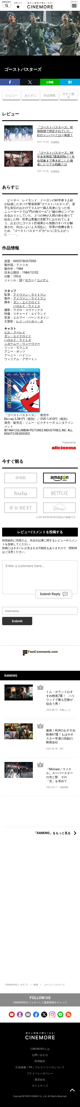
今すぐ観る (68, 95)
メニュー (74, 4)
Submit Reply (50, 594)
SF (21, 280)
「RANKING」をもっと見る (52, 833)
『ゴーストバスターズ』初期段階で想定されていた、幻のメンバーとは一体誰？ (55, 131)
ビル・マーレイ (14, 332)
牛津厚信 (55, 142)
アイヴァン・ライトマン (29, 294)
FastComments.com (43, 651)
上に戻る (72, 1090)
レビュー (11, 95)
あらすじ (30, 95)
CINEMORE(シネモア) (16, 984)
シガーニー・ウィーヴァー (22, 343)
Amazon (59, 478)
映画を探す (6, 4)
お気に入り (18, 5)
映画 (35, 984)
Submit (17, 621)
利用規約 (7, 540)
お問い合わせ (40, 1055)
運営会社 (40, 1079)
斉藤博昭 (64, 787)
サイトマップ (40, 1085)
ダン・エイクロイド (26, 302)
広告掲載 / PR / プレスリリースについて (40, 1067)
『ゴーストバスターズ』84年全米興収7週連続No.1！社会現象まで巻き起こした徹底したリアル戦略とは (56, 158)
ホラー (29, 280)
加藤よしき (65, 710)
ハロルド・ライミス (26, 306)
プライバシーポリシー (40, 1073)
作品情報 (49, 95)
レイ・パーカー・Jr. (29, 321)
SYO (62, 749)
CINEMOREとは (40, 1048)
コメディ (43, 280)
